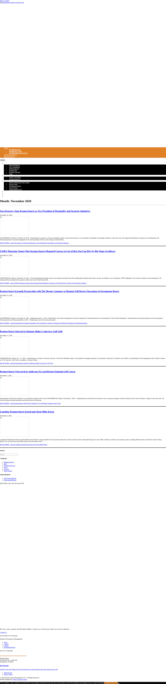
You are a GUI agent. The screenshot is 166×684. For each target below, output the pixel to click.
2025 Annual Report (10, 478)
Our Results (9, 191)
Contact (7, 196)
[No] (118, 683)
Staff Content (8, 471)
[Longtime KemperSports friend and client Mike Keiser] (14, 436)
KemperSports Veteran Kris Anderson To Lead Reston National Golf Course (37, 371)
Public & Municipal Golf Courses (19, 182)
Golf (6, 148)
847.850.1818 (4, 666)
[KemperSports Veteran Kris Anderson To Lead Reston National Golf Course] (14, 395)
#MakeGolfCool (9, 462)
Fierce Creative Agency (20, 679)
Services (6, 469)
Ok (106, 683)
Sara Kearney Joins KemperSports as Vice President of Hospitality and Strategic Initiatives (45, 211)
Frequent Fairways (14, 179)
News (6, 193)
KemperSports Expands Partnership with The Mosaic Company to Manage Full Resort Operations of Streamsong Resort (59, 291)
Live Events (9, 157)
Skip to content (4, 1)
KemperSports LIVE (15, 189)
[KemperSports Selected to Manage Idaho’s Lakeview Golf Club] (14, 355)
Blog (5, 464)
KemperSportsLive (9, 647)
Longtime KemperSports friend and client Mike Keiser (27, 411)
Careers (7, 195)
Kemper (18, 153)
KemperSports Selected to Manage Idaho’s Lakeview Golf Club (31, 331)
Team (10, 174)
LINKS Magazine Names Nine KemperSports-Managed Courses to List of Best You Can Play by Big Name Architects (57, 251)
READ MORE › (34, 243)
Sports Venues (10, 155)
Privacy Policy (8, 674)
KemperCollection (14, 172)
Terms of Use (8, 673)
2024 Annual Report (10, 480)
